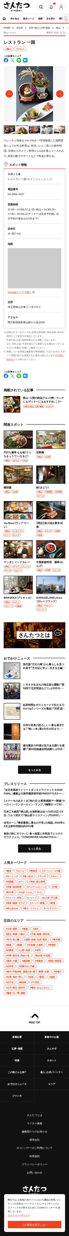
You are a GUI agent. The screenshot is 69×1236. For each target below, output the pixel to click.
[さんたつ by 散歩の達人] (17, 7)
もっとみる (34, 770)
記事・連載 (17, 1048)
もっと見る (34, 848)
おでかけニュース (17, 1084)
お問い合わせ (34, 1172)
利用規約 (34, 1156)
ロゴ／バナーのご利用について (35, 1148)
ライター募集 (34, 1123)
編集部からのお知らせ (34, 1131)
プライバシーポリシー (34, 1164)
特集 (17, 1060)
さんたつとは (34, 1115)
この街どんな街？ (17, 1072)
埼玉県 (19, 27)
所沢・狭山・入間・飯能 (39, 27)
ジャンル (17, 1095)
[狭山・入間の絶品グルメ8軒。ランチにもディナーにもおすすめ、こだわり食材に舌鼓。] (34, 404)
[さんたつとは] (34, 635)
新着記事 (17, 1037)
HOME (7, 27)
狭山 (58, 27)
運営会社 (34, 1139)
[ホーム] (4, 18)
